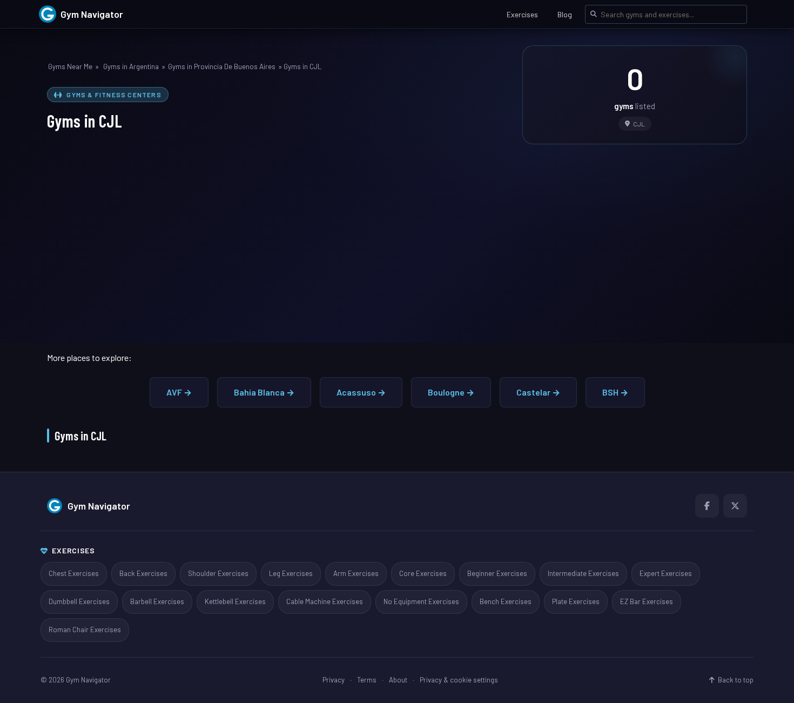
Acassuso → (361, 392)
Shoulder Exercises (218, 573)
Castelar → (538, 392)
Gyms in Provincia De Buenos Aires (221, 66)
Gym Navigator (99, 506)
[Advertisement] (397, 236)
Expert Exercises (666, 573)
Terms (366, 679)
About (398, 679)
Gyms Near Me (70, 66)
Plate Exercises (576, 601)
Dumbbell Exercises (79, 601)
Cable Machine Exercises (324, 601)
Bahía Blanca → (264, 392)
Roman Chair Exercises (85, 629)
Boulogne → (451, 392)
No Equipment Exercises (421, 601)
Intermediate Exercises (583, 573)
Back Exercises (143, 573)
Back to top (735, 679)
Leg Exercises (291, 573)
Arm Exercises (356, 573)
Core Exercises (423, 573)
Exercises (522, 14)
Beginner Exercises (497, 573)
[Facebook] (707, 506)
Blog (564, 14)
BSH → (615, 392)
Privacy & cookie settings (459, 679)
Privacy (333, 679)
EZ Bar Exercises (646, 601)
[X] (735, 506)
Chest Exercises (74, 573)
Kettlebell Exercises (235, 601)
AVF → (179, 392)
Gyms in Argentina (131, 66)
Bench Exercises (505, 601)
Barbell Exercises (157, 601)
